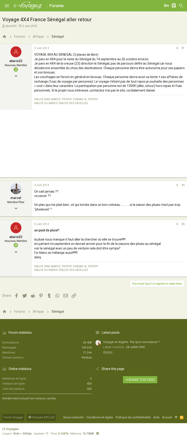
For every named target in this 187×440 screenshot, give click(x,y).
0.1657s (63, 433)
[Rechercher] (181, 6)
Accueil (167, 417)
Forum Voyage (13, 417)
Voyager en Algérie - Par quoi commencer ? (131, 342)
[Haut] (176, 417)
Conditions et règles (99, 417)
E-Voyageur (11, 429)
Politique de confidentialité (133, 417)
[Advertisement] (93, 145)
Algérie (107, 352)
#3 (183, 224)
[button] (6, 5)
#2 (183, 185)
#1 (183, 48)
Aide (156, 417)
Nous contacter (73, 417)
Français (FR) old (42, 417)
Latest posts (110, 332)
